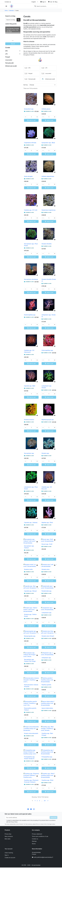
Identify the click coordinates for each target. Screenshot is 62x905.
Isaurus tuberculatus (47, 708)
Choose (32, 85)
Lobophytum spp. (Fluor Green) (31, 488)
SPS (6, 51)
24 (44, 800)
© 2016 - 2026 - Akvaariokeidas (31, 865)
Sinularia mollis (28, 569)
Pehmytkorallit (9, 63)
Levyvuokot (8, 60)
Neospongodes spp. (30, 636)
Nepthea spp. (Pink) (47, 522)
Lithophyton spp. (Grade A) (48, 315)
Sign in (7, 855)
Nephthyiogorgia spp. (48, 419)
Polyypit (7, 57)
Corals (7, 47)
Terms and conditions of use (40, 836)
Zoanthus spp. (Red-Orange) (47, 734)
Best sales (7, 839)
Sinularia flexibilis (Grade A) (49, 280)
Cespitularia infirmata (30, 142)
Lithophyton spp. (46, 657)
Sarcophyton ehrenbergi (31, 279)
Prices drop (8, 834)
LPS (6, 54)
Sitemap (34, 841)
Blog (56, 2)
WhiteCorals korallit (11, 66)
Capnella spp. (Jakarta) (30, 522)
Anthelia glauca (46, 109)
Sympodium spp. (29, 109)
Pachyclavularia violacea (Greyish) (31, 685)
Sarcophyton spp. (29, 453)
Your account (8, 849)
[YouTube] (31, 809)
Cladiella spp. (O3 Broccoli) (47, 488)
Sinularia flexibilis (46, 244)
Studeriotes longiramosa (48, 210)
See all (13, 44)
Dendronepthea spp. (30, 315)
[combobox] (45, 6)
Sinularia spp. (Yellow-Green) (30, 615)
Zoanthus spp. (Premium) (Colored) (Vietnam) (31, 781)
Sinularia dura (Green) (48, 636)
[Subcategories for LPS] (19, 54)
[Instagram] (34, 809)
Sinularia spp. (45, 453)
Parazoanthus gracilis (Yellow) (30, 709)
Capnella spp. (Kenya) (30, 591)
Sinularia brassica (29, 419)
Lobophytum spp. (47, 612)
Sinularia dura (45, 569)
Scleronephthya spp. (47, 350)
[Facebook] (28, 809)
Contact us (8, 2)
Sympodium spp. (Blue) (48, 142)
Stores (34, 843)
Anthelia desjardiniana (48, 176)
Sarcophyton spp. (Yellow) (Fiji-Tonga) (30, 660)
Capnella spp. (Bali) (29, 386)
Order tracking (9, 852)
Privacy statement (37, 834)
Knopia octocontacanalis (31, 733)
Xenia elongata (28, 176)
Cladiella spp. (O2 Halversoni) (29, 351)
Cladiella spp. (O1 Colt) (30, 210)
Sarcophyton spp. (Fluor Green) (31, 244)
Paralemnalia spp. (47, 591)
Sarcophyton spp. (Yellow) (29, 546)
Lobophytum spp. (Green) (47, 386)
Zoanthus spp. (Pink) (47, 780)
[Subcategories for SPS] (19, 51)
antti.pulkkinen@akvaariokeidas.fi (43, 857)
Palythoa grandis (46, 684)
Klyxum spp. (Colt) (47, 544)
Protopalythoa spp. (47, 757)
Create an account (10, 857)
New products (9, 836)
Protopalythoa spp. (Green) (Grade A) (29, 757)
